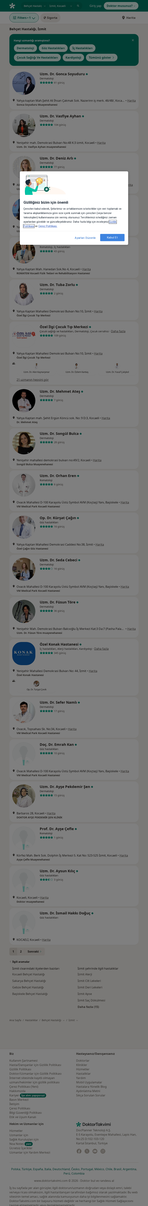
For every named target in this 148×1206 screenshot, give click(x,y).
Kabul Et (112, 237)
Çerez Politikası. (47, 226)
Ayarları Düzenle (85, 237)
